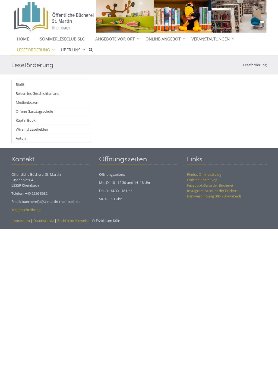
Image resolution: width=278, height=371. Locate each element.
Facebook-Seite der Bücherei (210, 185)
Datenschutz (43, 220)
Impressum (20, 220)
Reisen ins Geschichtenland (37, 93)
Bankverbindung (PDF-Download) (214, 196)
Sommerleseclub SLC (62, 39)
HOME (23, 39)
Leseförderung (33, 49)
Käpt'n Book (26, 120)
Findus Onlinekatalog (204, 174)
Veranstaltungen (210, 39)
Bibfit (20, 84)
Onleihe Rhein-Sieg (202, 179)
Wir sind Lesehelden (32, 129)
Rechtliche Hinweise (73, 220)
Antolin (21, 138)
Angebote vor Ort (115, 39)
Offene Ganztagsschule (34, 111)
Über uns (70, 49)
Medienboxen (27, 102)
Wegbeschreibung (25, 209)
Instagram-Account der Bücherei (213, 190)
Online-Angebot (163, 39)
